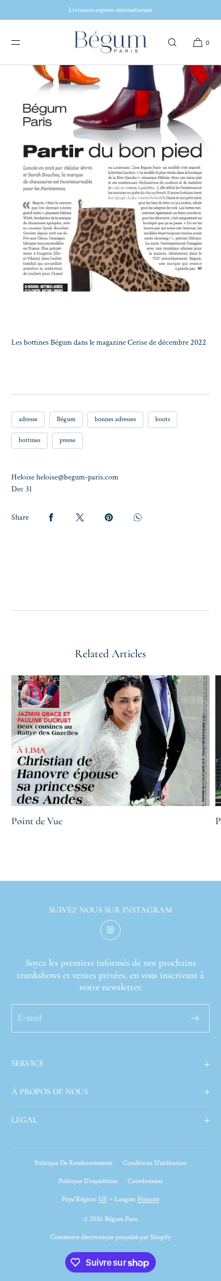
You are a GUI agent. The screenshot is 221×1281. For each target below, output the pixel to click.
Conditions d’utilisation (154, 1163)
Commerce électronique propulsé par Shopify (110, 1237)
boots (162, 419)
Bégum (66, 419)
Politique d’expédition (87, 1181)
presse (67, 440)
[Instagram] (110, 930)
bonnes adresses (115, 419)
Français (148, 1199)
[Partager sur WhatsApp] (137, 517)
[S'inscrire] (195, 1018)
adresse (28, 419)
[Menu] (25, 42)
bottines (29, 440)
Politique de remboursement (74, 1163)
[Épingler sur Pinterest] (108, 517)
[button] (172, 42)
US (103, 1199)
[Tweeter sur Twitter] (80, 517)
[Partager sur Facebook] (51, 517)
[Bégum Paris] (110, 42)
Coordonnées (145, 1181)
